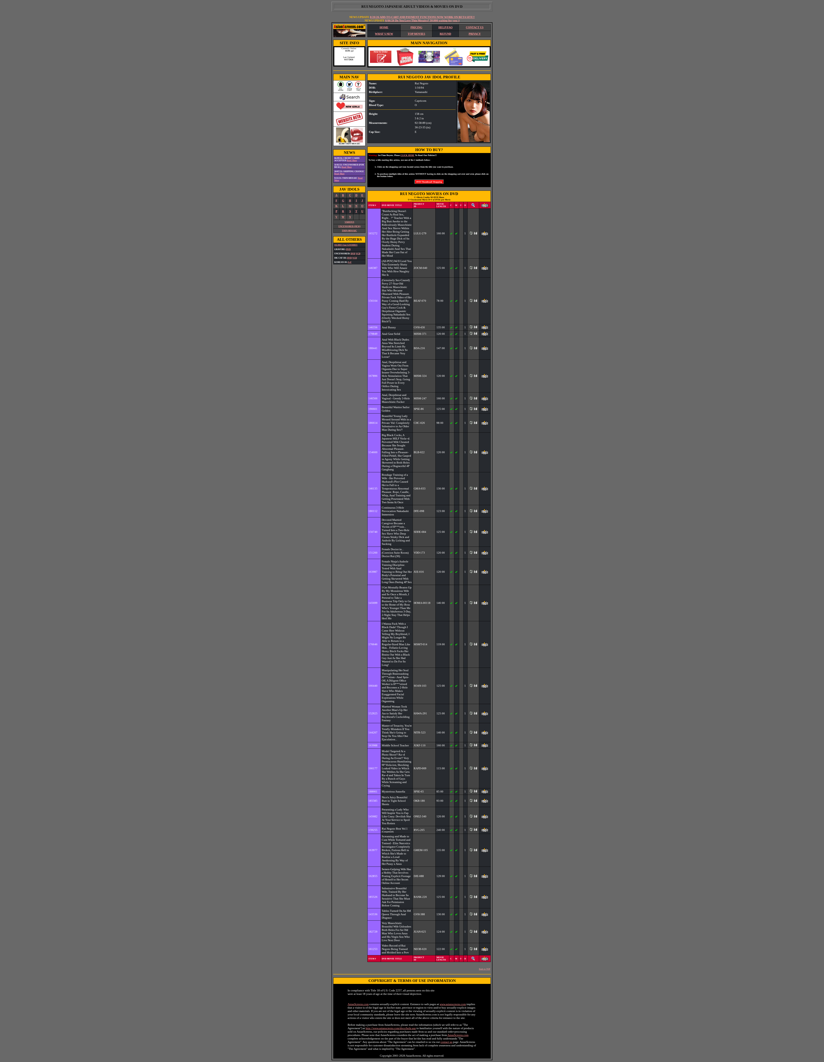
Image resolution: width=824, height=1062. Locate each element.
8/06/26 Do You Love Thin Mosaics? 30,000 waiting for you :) (422, 20)
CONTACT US (474, 27)
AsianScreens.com (358, 1004)
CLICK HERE (407, 155)
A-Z (349, 262)
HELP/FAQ (445, 27)
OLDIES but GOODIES (345, 245)
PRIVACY (475, 33)
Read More (352, 160)
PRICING (416, 27)
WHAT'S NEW (384, 33)
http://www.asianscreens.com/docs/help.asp (391, 1028)
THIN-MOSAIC (349, 230)
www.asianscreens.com (453, 1004)
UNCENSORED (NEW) (349, 226)
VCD (358, 253)
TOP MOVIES (416, 33)
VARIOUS (349, 222)
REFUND (445, 33)
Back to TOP (484, 969)
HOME (384, 27)
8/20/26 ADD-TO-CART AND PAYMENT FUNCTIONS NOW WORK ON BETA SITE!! (422, 17)
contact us (446, 1042)
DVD (348, 249)
